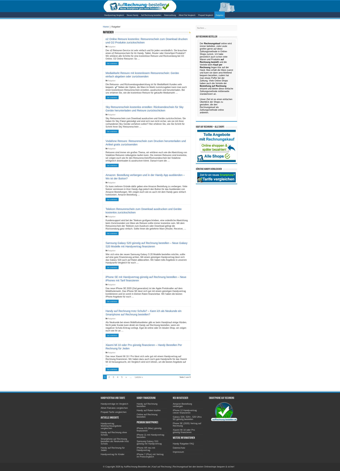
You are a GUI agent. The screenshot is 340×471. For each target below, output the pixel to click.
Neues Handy (132, 15)
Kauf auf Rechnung (161, 466)
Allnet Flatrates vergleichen (114, 408)
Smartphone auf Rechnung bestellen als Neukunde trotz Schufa (115, 441)
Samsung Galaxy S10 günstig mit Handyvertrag (149, 442)
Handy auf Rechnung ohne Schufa (114, 433)
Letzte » (139, 377)
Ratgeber (220, 15)
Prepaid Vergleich (205, 15)
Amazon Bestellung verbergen (182, 405)
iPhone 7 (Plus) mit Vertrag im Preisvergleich (150, 455)
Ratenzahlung (170, 15)
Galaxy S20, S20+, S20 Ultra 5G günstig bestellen (187, 418)
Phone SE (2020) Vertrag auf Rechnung (187, 424)
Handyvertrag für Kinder (112, 454)
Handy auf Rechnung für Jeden (113, 449)
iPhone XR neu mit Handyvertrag (146, 449)
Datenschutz (179, 448)
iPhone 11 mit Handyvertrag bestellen (150, 436)
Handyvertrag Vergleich (114, 15)
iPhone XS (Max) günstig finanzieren (149, 429)
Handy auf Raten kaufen (149, 410)
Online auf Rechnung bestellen (147, 415)
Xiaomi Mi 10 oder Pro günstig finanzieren (184, 431)
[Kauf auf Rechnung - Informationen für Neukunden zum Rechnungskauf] (216, 146)
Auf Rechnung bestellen (151, 15)
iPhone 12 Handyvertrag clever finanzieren (185, 411)
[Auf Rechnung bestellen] (170, 6)
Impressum (178, 452)
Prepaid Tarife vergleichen (113, 412)
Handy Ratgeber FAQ (183, 443)
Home (106, 26)
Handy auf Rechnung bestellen (147, 405)
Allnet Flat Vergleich (187, 15)
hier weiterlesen (112, 63)
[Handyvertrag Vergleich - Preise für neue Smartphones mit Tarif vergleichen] (216, 177)
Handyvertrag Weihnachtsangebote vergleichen (111, 426)
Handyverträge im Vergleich (114, 404)
